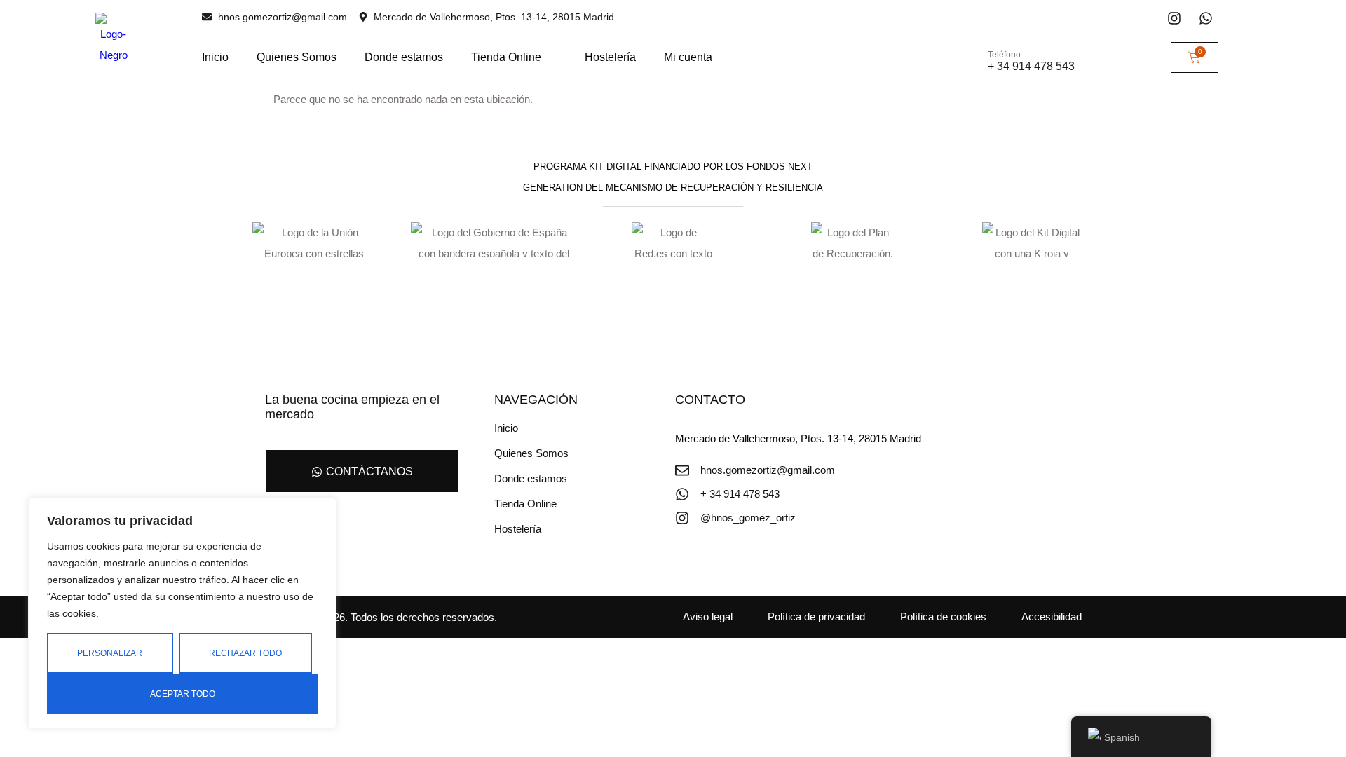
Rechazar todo (245, 653)
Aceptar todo (182, 694)
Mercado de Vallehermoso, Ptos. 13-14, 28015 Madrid (798, 438)
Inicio (215, 57)
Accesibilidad (1051, 616)
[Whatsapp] (1206, 18)
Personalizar (109, 653)
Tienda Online (506, 57)
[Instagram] (1174, 18)
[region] (182, 613)
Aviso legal (708, 616)
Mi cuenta (688, 57)
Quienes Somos (296, 57)
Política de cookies (943, 616)
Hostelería (610, 57)
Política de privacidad (816, 616)
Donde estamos (404, 57)
